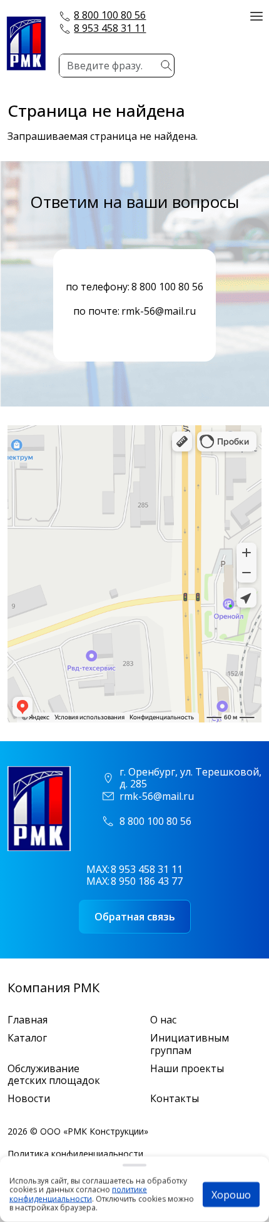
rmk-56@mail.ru (158, 311)
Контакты (174, 1099)
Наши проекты (187, 1069)
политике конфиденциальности (78, 1194)
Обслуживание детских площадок (54, 1074)
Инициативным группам (189, 1044)
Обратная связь (134, 917)
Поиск (166, 65)
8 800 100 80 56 (110, 15)
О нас (163, 1020)
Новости (29, 1099)
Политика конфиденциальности (75, 1154)
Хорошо (231, 1194)
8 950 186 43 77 (147, 881)
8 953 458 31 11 (110, 28)
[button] (256, 15)
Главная (28, 1020)
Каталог (27, 1038)
